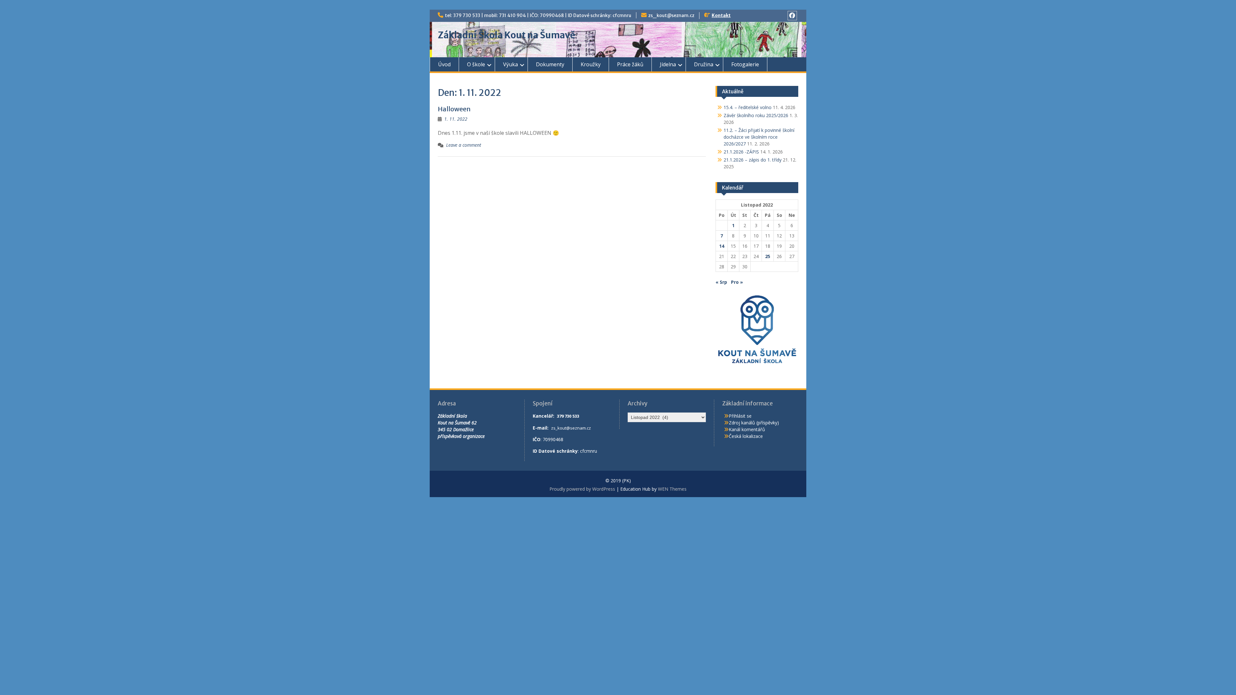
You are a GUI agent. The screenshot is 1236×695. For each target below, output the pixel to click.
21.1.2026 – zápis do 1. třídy (753, 160)
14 (721, 246)
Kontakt (721, 15)
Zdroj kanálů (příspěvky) (754, 423)
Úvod (444, 64)
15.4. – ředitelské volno (748, 107)
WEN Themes (672, 489)
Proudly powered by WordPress (582, 489)
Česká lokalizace (746, 436)
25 (767, 256)
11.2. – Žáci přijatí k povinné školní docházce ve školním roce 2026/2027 (759, 137)
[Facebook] (792, 15)
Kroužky (591, 64)
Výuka (510, 64)
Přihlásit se (740, 416)
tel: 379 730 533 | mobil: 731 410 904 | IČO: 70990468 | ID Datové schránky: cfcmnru (538, 15)
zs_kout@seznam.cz (671, 15)
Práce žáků (630, 64)
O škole (476, 64)
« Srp (721, 282)
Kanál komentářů (747, 429)
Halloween (454, 109)
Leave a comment (463, 145)
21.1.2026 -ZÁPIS (741, 152)
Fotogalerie (745, 64)
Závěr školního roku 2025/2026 (756, 115)
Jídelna (668, 64)
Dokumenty (550, 64)
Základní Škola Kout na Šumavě (506, 35)
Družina (703, 64)
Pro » (737, 282)
